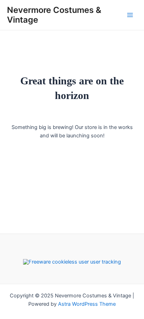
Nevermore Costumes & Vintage (54, 15)
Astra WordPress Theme (87, 304)
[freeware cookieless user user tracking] (72, 261)
